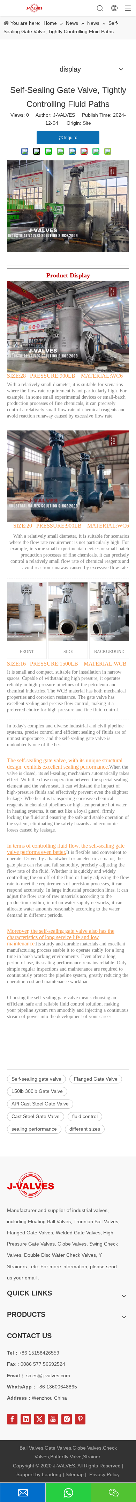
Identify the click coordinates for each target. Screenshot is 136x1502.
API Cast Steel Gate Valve (40, 1103)
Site (87, 123)
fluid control (85, 1116)
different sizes (84, 1129)
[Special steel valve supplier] (30, 1185)
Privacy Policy (104, 1474)
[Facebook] (12, 1419)
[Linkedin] (26, 1419)
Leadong (51, 1474)
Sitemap (75, 1474)
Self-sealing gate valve (36, 1079)
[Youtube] (53, 1419)
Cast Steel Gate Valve (36, 1116)
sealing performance (34, 1129)
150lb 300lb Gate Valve (37, 1091)
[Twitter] (39, 1419)
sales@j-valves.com (48, 1375)
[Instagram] (66, 1419)
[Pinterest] (80, 1419)
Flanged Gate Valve (96, 1079)
